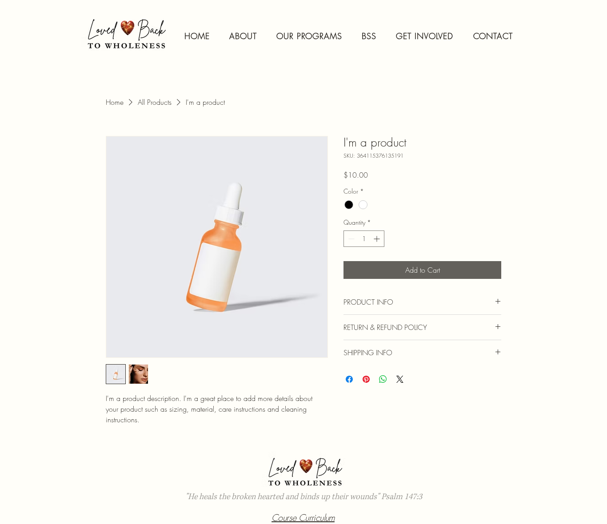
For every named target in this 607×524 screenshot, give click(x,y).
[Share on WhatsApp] (383, 379)
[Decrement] (350, 238)
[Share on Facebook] (349, 379)
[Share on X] (400, 379)
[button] (309, 36)
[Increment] (377, 238)
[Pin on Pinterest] (366, 379)
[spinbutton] (364, 238)
